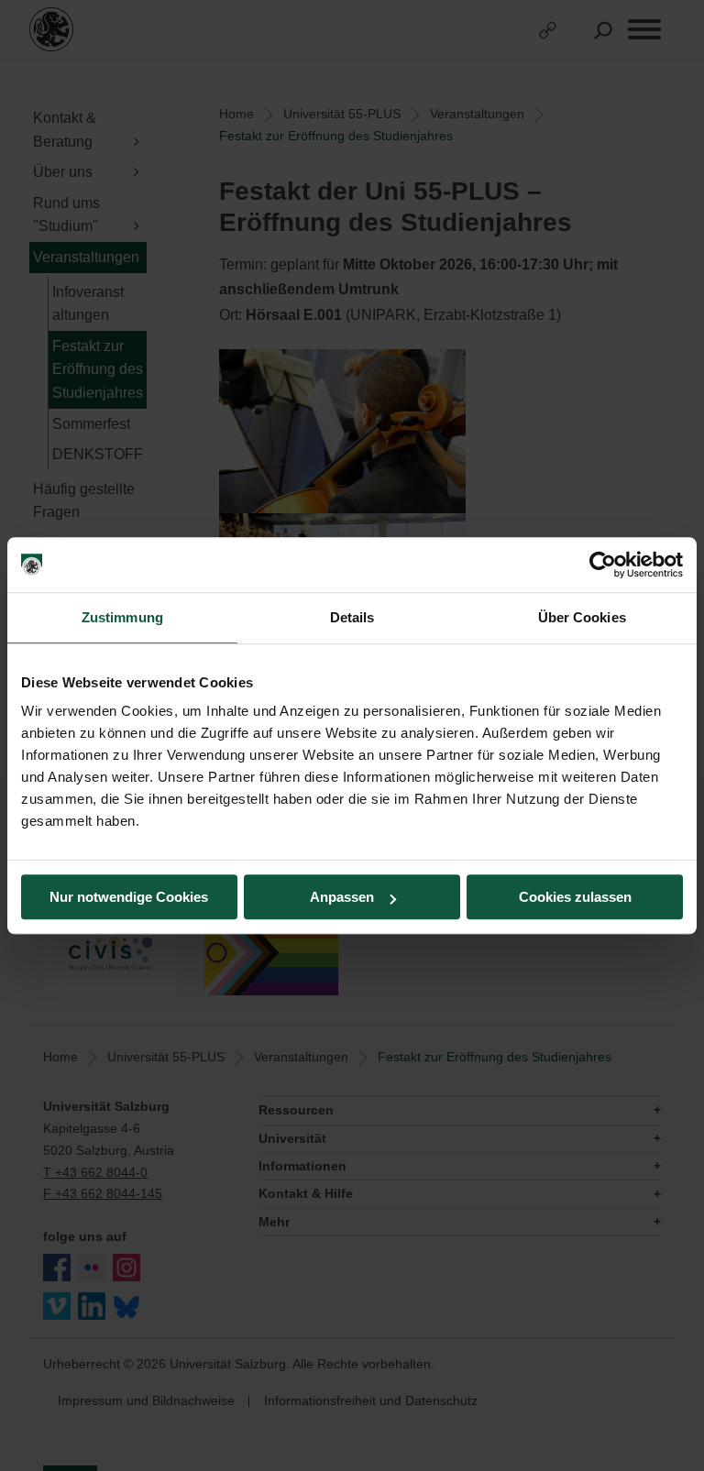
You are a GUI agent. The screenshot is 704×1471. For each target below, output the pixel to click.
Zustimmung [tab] (122, 617)
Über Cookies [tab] (582, 617)
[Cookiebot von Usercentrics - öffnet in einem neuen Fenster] (602, 564)
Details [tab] (352, 617)
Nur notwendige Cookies (129, 897)
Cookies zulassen (575, 897)
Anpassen (342, 897)
